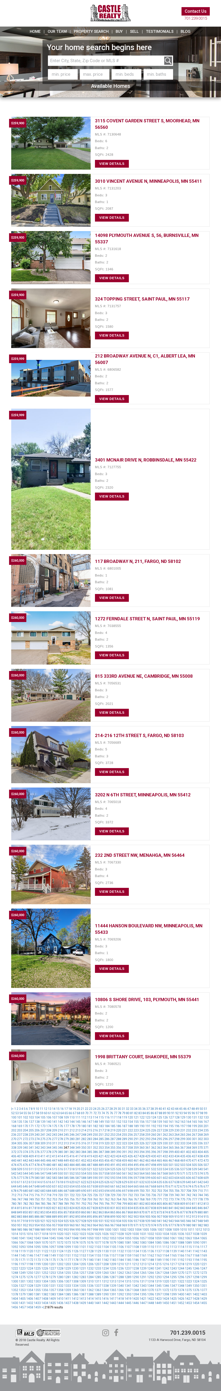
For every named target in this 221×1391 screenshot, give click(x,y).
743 (194, 1195)
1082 (135, 1242)
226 (153, 1130)
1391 (112, 1294)
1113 (173, 1247)
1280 (60, 1277)
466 (165, 1160)
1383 (52, 1294)
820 (48, 1208)
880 (200, 1212)
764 (118, 1199)
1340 (120, 1285)
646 (25, 1186)
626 (107, 1182)
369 (194, 1147)
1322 (180, 1281)
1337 (97, 1285)
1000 (107, 1229)
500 (165, 1165)
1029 (128, 1234)
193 (159, 1126)
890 (60, 1216)
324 (130, 1143)
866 (118, 1212)
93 (181, 1113)
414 (60, 1156)
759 (89, 1199)
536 (177, 1169)
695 (112, 1191)
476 (25, 1165)
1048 (75, 1238)
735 (147, 1195)
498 (153, 1165)
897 (101, 1216)
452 (83, 1160)
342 (37, 1147)
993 (66, 1229)
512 (37, 1169)
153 (124, 1121)
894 (83, 1216)
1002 (123, 1229)
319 (101, 1143)
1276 (29, 1277)
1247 (203, 1268)
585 (66, 1178)
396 (153, 1152)
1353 (22, 1290)
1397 (158, 1294)
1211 (128, 1264)
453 (89, 1160)
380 (60, 1152)
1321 (173, 1281)
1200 (44, 1264)
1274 (14, 1277)
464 (153, 1160)
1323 (188, 1281)
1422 (150, 1298)
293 (147, 1139)
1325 (203, 1281)
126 (165, 1117)
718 (48, 1195)
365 (171, 1147)
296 (165, 1139)
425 (124, 1156)
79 (123, 1113)
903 (136, 1216)
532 (153, 1169)
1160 (135, 1255)
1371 (158, 1290)
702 (153, 1191)
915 (206, 1216)
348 (72, 1147)
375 (31, 1152)
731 (124, 1195)
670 (165, 1186)
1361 (82, 1290)
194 (165, 1126)
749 (31, 1199)
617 (54, 1182)
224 (142, 1130)
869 (136, 1212)
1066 (14, 1242)
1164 (165, 1255)
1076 (90, 1242)
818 (37, 1208)
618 (60, 1182)
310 (48, 1143)
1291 (143, 1277)
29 (115, 1109)
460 (130, 1160)
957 (54, 1225)
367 (182, 1147)
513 (43, 1169)
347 (66, 1147)
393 (136, 1152)
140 (48, 1121)
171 (31, 1126)
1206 (90, 1264)
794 (95, 1203)
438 (200, 1156)
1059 (158, 1238)
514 (48, 1169)
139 (43, 1121)
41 (164, 1109)
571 (182, 1173)
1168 (196, 1255)
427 (136, 1156)
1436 (60, 1303)
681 (31, 1191)
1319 (158, 1281)
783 (31, 1203)
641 (194, 1182)
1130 (105, 1251)
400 (177, 1152)
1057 (143, 1238)
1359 (67, 1290)
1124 (60, 1251)
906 (153, 1216)
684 (48, 1191)
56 (29, 1113)
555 (89, 1173)
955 (43, 1225)
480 (48, 1165)
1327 (22, 1285)
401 (182, 1152)
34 (135, 1109)
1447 (143, 1303)
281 (78, 1139)
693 (101, 1191)
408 (25, 1156)
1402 (196, 1294)
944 (177, 1221)
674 (188, 1186)
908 (165, 1216)
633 (147, 1182)
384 (83, 1152)
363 (159, 1147)
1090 (196, 1242)
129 (182, 1117)
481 (54, 1165)
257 (136, 1134)
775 (182, 1199)
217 (101, 1130)
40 (160, 1109)
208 (48, 1130)
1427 (188, 1298)
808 (177, 1203)
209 (54, 1130)
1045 (52, 1238)
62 (54, 1113)
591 (101, 1178)
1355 (37, 1290)
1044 (44, 1238)
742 (188, 1195)
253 (112, 1134)
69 (82, 1113)
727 (101, 1195)
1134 (135, 1251)
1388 (90, 1294)
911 (182, 1216)
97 (197, 1113)
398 (165, 1152)
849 (19, 1212)
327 (147, 1143)
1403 (203, 1294)
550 (60, 1173)
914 (200, 1216)
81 (132, 1113)
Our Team (57, 31)
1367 (128, 1290)
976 (165, 1225)
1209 (112, 1264)
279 (66, 1139)
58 (37, 1113)
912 (188, 1216)
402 (188, 1152)
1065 (203, 1238)
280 (72, 1139)
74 (103, 1113)
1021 (67, 1234)
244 (60, 1134)
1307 (67, 1281)
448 (60, 1160)
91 (173, 1113)
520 (83, 1169)
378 (48, 1152)
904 (142, 1216)
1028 (120, 1234)
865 (112, 1212)
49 (197, 1109)
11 (41, 1109)
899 (112, 1216)
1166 (180, 1255)
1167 (188, 1255)
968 (118, 1225)
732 (130, 1195)
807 (171, 1203)
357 (124, 1147)
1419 (128, 1298)
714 (25, 1195)
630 (130, 1182)
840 (165, 1208)
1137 (158, 1251)
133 (206, 1117)
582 (48, 1178)
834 (130, 1208)
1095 (37, 1247)
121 (136, 1117)
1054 (120, 1238)
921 (43, 1221)
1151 (67, 1255)
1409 (52, 1298)
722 (72, 1195)
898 (107, 1216)
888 (48, 1216)
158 (153, 1121)
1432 (29, 1303)
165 (194, 1121)
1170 (14, 1260)
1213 (143, 1264)
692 (95, 1191)
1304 (44, 1281)
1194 (196, 1260)
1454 (196, 1303)
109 (66, 1117)
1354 (29, 1290)
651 (54, 1186)
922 (48, 1221)
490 (107, 1165)
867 (124, 1212)
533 (159, 1169)
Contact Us (196, 11)
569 (171, 1173)
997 (89, 1229)
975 (159, 1225)
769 (147, 1199)
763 (112, 1199)
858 (72, 1212)
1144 (14, 1255)
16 (62, 1109)
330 (165, 1143)
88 (160, 1113)
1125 (67, 1251)
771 (159, 1199)
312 (60, 1143)
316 (83, 1143)
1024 (90, 1234)
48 (193, 1109)
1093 (22, 1247)
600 (153, 1178)
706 (177, 1191)
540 (200, 1169)
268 (200, 1134)
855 (54, 1212)
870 (142, 1212)
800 (130, 1203)
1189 (158, 1260)
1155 (97, 1255)
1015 (22, 1234)
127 (171, 1117)
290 (130, 1139)
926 (72, 1221)
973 (147, 1225)
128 (177, 1117)
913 (194, 1216)
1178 (75, 1260)
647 (31, 1186)
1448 (150, 1303)
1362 (90, 1290)
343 (43, 1147)
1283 (82, 1277)
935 (124, 1221)
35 (140, 1109)
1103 (97, 1247)
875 (171, 1212)
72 (95, 1113)
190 (142, 1126)
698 (130, 1191)
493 (124, 1165)
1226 (44, 1268)
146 (83, 1121)
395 (147, 1152)
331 (171, 1143)
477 (31, 1165)
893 (78, 1216)
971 (136, 1225)
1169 (203, 1255)
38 (152, 1109)
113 (89, 1117)
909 (171, 1216)
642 (200, 1182)
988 (37, 1229)
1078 (105, 1242)
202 (13, 1130)
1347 (173, 1285)
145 (78, 1121)
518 (72, 1169)
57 (33, 1113)
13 (49, 1109)
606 (188, 1178)
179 (78, 1126)
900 (118, 1216)
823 (66, 1208)
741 (182, 1195)
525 (112, 1169)
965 (101, 1225)
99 (205, 1113)
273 (31, 1139)
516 (60, 1169)
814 (13, 1208)
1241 (158, 1268)
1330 (44, 1285)
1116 (196, 1247)
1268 (165, 1272)
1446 (135, 1303)
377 (43, 1152)
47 (189, 1109)
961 (78, 1225)
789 (66, 1203)
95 (189, 1113)
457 (112, 1160)
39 (156, 1109)
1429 (203, 1298)
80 (127, 1113)
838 (153, 1208)
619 (66, 1182)
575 (206, 1173)
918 (25, 1221)
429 (147, 1156)
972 (142, 1225)
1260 (105, 1272)
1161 (143, 1255)
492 (118, 1165)
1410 (60, 1298)
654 (72, 1186)
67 (74, 1113)
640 (188, 1182)
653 (66, 1186)
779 (206, 1199)
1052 (105, 1238)
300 (188, 1139)
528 (130, 1169)
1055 (128, 1238)
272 (25, 1139)
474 (13, 1165)
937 (136, 1221)
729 (112, 1195)
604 (177, 1178)
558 (107, 1173)
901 (124, 1216)
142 (60, 1121)
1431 (22, 1303)
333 (182, 1143)
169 (19, 1126)
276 (48, 1139)
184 (107, 1126)
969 (124, 1225)
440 (13, 1160)
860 (83, 1212)
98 (201, 1113)
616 (48, 1182)
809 (182, 1203)
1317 (143, 1281)
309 (43, 1143)
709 (194, 1191)
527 (124, 1169)
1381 (37, 1294)
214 (83, 1130)
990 (48, 1229)
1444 (120, 1303)
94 (185, 1113)
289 (124, 1139)
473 (206, 1160)
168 (13, 1126)
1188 (150, 1260)
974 (153, 1225)
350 (83, 1147)
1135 (143, 1251)
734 (142, 1195)
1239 (143, 1268)
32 (127, 1109)
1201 (52, 1264)
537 (182, 1169)
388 (107, 1152)
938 (142, 1221)
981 (194, 1225)
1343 (143, 1285)
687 (66, 1191)
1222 (14, 1268)
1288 (120, 1277)
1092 (14, 1247)
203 (19, 1130)
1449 (158, 1303)
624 (95, 1182)
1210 (120, 1264)
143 (66, 1121)
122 (142, 1117)
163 (182, 1121)
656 (83, 1186)
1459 (37, 1307)
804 (153, 1203)
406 (13, 1156)
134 (13, 1121)
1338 (105, 1285)
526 (118, 1169)
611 (19, 1182)
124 (153, 1117)
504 (188, 1165)
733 (136, 1195)
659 (101, 1186)
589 (89, 1178)
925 (66, 1221)
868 (130, 1212)
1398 (165, 1294)
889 (54, 1216)
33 (131, 1109)
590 (95, 1178)
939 (147, 1221)
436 (188, 1156)
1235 (112, 1268)
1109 (143, 1247)
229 (171, 1130)
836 (142, 1208)
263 (171, 1134)
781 (19, 1203)
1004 (138, 1229)
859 (78, 1212)
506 (200, 1165)
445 (43, 1160)
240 (37, 1134)
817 (31, 1208)
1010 (183, 1229)
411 (43, 1156)
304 (13, 1143)
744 (200, 1195)
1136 (150, 1251)
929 (89, 1221)
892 (72, 1216)
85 (148, 1113)
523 (101, 1169)
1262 (120, 1272)
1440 (90, 1303)
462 (142, 1160)
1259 (97, 1272)
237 (19, 1134)
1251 (37, 1272)
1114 (180, 1247)
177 (66, 1126)
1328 (29, 1285)
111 (78, 1117)
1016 (29, 1234)
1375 (188, 1290)
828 (95, 1208)
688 (72, 1191)
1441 (97, 1303)
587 (78, 1178)
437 (194, 1156)
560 (118, 1173)
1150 (60, 1255)
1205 (82, 1264)
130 (188, 1117)
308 (37, 1143)
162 (177, 1121)
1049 (82, 1238)
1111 (158, 1247)
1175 (52, 1260)
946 (188, 1221)
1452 (180, 1303)
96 (193, 1113)
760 (95, 1199)
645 (19, 1186)
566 (153, 1173)
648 (37, 1186)
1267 (158, 1272)
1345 (158, 1285)
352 (95, 1147)
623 (89, 1182)
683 (43, 1191)
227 (159, 1130)
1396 (150, 1294)
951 (19, 1225)
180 (83, 1126)
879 (194, 1212)
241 (43, 1134)
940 (153, 1221)
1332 (60, 1285)
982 (200, 1225)
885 (31, 1216)
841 (171, 1208)
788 (60, 1203)
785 (43, 1203)
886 (37, 1216)
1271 (188, 1272)
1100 (75, 1247)
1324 (196, 1281)
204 (25, 1130)
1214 (150, 1264)
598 (142, 1178)
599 (147, 1178)
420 (95, 1156)
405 (206, 1152)
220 (118, 1130)
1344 (150, 1285)
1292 (150, 1277)
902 (130, 1216)
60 (45, 1113)
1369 (143, 1290)
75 (107, 1113)
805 (159, 1203)
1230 (75, 1268)
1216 (165, 1264)
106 (48, 1117)
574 (200, 1173)
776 (188, 1199)
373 (19, 1152)
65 (66, 1113)
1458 (29, 1307)
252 (107, 1134)
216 (95, 1130)
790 (72, 1203)
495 (136, 1165)
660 (107, 1186)
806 (165, 1203)
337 (206, 1143)
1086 (165, 1242)
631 (136, 1182)
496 (142, 1165)
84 (144, 1113)
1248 (14, 1272)
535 (171, 1169)
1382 (44, 1294)
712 (13, 1195)
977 (171, 1225)
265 (182, 1134)
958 (60, 1225)
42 (168, 1109)
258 (142, 1134)
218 (107, 1130)
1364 (105, 1290)
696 (118, 1191)
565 (147, 1173)
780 (13, 1203)
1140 (180, 1251)
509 (19, 1169)
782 (25, 1203)
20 (78, 1109)
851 (31, 1212)
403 (194, 1152)
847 (206, 1208)
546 (37, 1173)
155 (136, 1121)
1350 (196, 1285)
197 (182, 1126)
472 (200, 1160)
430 (153, 1156)
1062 (180, 1238)
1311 (97, 1281)
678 (13, 1191)
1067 (22, 1242)
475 (19, 1165)
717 (43, 1195)
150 (107, 1121)
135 (19, 1121)
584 (60, 1178)
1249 (22, 1272)
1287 (112, 1277)
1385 (67, 1294)
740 (177, 1195)
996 (83, 1229)
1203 (67, 1264)
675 (194, 1186)
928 (83, 1221)
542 (13, 1173)
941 (159, 1221)
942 (165, 1221)
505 (194, 1165)
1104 (105, 1247)
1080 (120, 1242)
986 (25, 1229)
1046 (60, 1238)
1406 (29, 1298)
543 (19, 1173)
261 (159, 1134)
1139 (173, 1251)
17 (66, 1109)
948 (200, 1221)
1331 (52, 1285)
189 (136, 1126)
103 (31, 1117)
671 (171, 1186)
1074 (75, 1242)
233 (194, 1130)
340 (25, 1147)
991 (54, 1229)
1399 (173, 1294)
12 (45, 1109)
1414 (90, 1298)
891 (66, 1216)
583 (54, 1178)
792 (83, 1203)
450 (72, 1160)
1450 (165, 1303)
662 (118, 1186)
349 (78, 1147)
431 (159, 1156)
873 (159, 1212)
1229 (67, 1268)
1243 (173, 1268)
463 (147, 1160)
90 (168, 1113)
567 (159, 1173)
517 (66, 1169)
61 (50, 1113)
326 (142, 1143)
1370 (150, 1290)
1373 (173, 1290)
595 (124, 1178)
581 (43, 1178)
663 (124, 1186)
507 (206, 1165)
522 (95, 1169)
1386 (75, 1294)
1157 (112, 1255)
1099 (67, 1247)
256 (130, 1134)
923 (54, 1221)
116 (107, 1117)
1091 (203, 1242)
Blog (185, 31)
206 (37, 1130)
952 (25, 1225)
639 (182, 1182)
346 (60, 1147)
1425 (173, 1298)
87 (156, 1113)
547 (43, 1173)
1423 (158, 1298)
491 (112, 1165)
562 (130, 1173)
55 (25, 1113)
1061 (173, 1238)
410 (37, 1156)
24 (94, 1109)
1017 (37, 1234)
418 (83, 1156)
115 (101, 1117)
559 (112, 1173)
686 (60, 1191)
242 (48, 1134)
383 (78, 1152)
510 (25, 1169)
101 (19, 1117)
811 (194, 1203)
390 (118, 1152)
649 (43, 1186)
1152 (75, 1255)
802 (142, 1203)
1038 (196, 1234)
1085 (158, 1242)
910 (177, 1216)
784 (37, 1203)
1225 (37, 1268)
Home (35, 31)
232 (188, 1130)
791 (78, 1203)
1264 (135, 1272)
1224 (29, 1268)
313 (66, 1143)
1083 (143, 1242)
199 (194, 1126)
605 (182, 1178)
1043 (37, 1238)
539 (194, 1169)
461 (136, 1160)
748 (25, 1199)
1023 (82, 1234)
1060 (165, 1238)
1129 (97, 1251)
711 (206, 1191)
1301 (22, 1281)
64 (62, 1113)
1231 (82, 1268)
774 (177, 1199)
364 (165, 1147)
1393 (128, 1294)
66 (70, 1113)
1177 (67, 1260)
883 (19, 1216)
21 (82, 1109)
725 (89, 1195)
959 (66, 1225)
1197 (22, 1264)
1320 (165, 1281)
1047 (67, 1238)
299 (182, 1139)
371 (206, 1147)
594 (118, 1178)
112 (83, 1117)
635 (159, 1182)
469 (182, 1160)
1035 (173, 1234)
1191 (173, 1260)
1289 (128, 1277)
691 (89, 1191)
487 (89, 1165)
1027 (112, 1234)
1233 (97, 1268)
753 (54, 1199)
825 (78, 1208)
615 (43, 1182)
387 (101, 1152)
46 (185, 1109)
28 (111, 1109)
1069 (37, 1242)
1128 (90, 1251)
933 (112, 1221)
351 (89, 1147)
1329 (37, 1285)
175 (54, 1126)
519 (78, 1169)
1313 (112, 1281)
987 (31, 1229)
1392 (120, 1294)
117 (112, 1117)
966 (107, 1225)
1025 (97, 1234)
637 (171, 1182)
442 (25, 1160)
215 (89, 1130)
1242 (165, 1268)
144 (72, 1121)
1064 (196, 1238)
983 (206, 1225)
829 (101, 1208)
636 (165, 1182)
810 (188, 1203)
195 (171, 1126)
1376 (196, 1290)
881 (206, 1212)
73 (99, 1113)
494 (130, 1165)
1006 (153, 1229)
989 (43, 1229)
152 (118, 1121)
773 (171, 1199)
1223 (22, 1268)
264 (177, 1134)
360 (142, 1147)
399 (171, 1152)
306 (25, 1143)
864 (107, 1212)
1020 (60, 1234)
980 (188, 1225)
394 (142, 1152)
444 (37, 1160)
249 (89, 1134)
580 (37, 1178)
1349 (188, 1285)
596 (130, 1178)
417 (78, 1156)
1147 (37, 1255)
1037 (188, 1234)
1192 (180, 1260)
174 (48, 1126)
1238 (135, 1268)
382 (72, 1152)
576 (13, 1178)
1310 (90, 1281)
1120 (29, 1251)
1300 (14, 1281)
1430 (14, 1303)
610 (13, 1182)
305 (19, 1143)
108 (60, 1117)
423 (112, 1156)
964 (95, 1225)
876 (177, 1212)
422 (107, 1156)
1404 (14, 1298)
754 (60, 1199)
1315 (128, 1281)
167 (206, 1121)
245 (66, 1134)
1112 (165, 1247)
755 (66, 1199)
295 (159, 1139)
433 (171, 1156)
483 (66, 1165)
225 (147, 1130)
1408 (44, 1298)
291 (136, 1139)
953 (31, 1225)
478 (37, 1165)
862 (95, 1212)
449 (66, 1160)
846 (200, 1208)
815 (19, 1208)
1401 (188, 1294)
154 (130, 1121)
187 (124, 1126)
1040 (14, 1238)
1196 (14, 1264)
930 (95, 1221)
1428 (196, 1298)
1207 (97, 1264)
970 (130, 1225)
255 (124, 1134)
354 (107, 1147)
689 (78, 1191)
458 (118, 1160)
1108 (135, 1247)
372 (13, 1152)
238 (25, 1134)
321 (112, 1143)
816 (25, 1208)
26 (103, 1109)
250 (95, 1134)
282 (83, 1139)
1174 (44, 1260)
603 (171, 1178)
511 (31, 1169)
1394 (135, 1294)
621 (78, 1182)
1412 (75, 1298)
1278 (44, 1277)
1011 (191, 1229)
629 (124, 1182)
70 (86, 1113)
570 (177, 1173)
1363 (97, 1290)
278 (60, 1139)
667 (147, 1186)
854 (48, 1212)
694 (107, 1191)
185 (112, 1126)
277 (54, 1139)
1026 (105, 1234)
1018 (44, 1234)
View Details (112, 163)
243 (54, 1134)
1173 (37, 1260)
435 (182, 1156)
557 (101, 1173)
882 (13, 1216)
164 (188, 1121)
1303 (37, 1281)
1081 (128, 1242)
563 (136, 1173)
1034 (165, 1234)
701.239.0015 (195, 18)
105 (43, 1117)
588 (83, 1178)
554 (83, 1173)
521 (89, 1169)
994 (72, 1229)
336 (200, 1143)
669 (159, 1186)
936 (130, 1221)
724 (83, 1195)
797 (112, 1203)
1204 (75, 1264)
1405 (22, 1298)
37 (148, 1109)
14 (53, 1109)
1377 (203, 1290)
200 (200, 1126)
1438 (75, 1303)
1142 (196, 1251)
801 (136, 1203)
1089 (188, 1242)
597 (136, 1178)
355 (112, 1147)
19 (74, 1109)
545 (31, 1173)
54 (21, 1113)
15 (58, 1109)
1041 (22, 1238)
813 (206, 1203)
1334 (75, 1285)
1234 (105, 1268)
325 (136, 1143)
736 (153, 1195)
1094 (29, 1247)
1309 (82, 1281)
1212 (135, 1264)
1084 (150, 1242)
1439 (82, 1303)
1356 (44, 1290)
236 (13, 1134)
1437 (67, 1303)
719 (54, 1195)
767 (136, 1199)
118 (118, 1117)
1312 (105, 1281)
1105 (112, 1247)
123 (147, 1117)
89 (164, 1113)
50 (201, 1109)
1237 (128, 1268)
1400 (180, 1294)
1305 (52, 1281)
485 (78, 1165)
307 (31, 1143)
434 (177, 1156)
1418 (120, 1298)
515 (54, 1169)
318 (95, 1143)
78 (119, 1113)
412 (48, 1156)
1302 (29, 1281)
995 (78, 1229)
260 (153, 1134)
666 (142, 1186)
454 (95, 1160)
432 (165, 1156)
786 (48, 1203)
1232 (90, 1268)
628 (118, 1182)
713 (19, 1195)
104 (37, 1117)
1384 (60, 1294)
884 (25, 1216)
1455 (203, 1303)
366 (177, 1147)
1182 (105, 1260)
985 (19, 1229)
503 (182, 1165)
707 (182, 1191)
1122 (44, 1251)
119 (124, 1117)
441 (19, 1160)
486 (83, 1165)
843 (182, 1208)
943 (171, 1221)
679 (19, 1191)
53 (17, 1113)
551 (66, 1173)
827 (89, 1208)
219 (112, 1130)
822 (60, 1208)
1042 (29, 1238)
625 (101, 1182)
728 (107, 1195)
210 (60, 1130)
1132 (120, 1251)
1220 (196, 1264)
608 (200, 1178)
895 (89, 1216)
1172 (29, 1260)
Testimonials (160, 31)
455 (101, 1160)
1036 (180, 1234)
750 (37, 1199)
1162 (150, 1255)
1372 (165, 1290)
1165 (173, 1255)
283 (89, 1139)
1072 (60, 1242)
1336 (90, 1285)
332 (177, 1143)
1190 (165, 1260)
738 (165, 1195)
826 (83, 1208)
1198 (29, 1264)
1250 (29, 1272)
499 (159, 1165)
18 (70, 1109)
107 (54, 1117)
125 (159, 1117)
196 (177, 1126)
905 (147, 1216)
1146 (29, 1255)
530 (142, 1169)
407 (19, 1156)
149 (101, 1121)
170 (25, 1126)
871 (147, 1212)
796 (107, 1203)
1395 (143, 1294)
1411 (67, 1298)
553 (78, 1173)
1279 (52, 1277)
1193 (188, 1260)
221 (124, 1130)
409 (31, 1156)
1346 (165, 1285)
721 (66, 1195)
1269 (173, 1272)
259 (147, 1134)
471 (194, 1160)
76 (111, 1113)
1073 (67, 1242)
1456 (14, 1307)
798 (118, 1203)
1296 (180, 1277)
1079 (112, 1242)
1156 (105, 1255)
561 (124, 1173)
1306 (60, 1281)
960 (72, 1225)
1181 (97, 1260)
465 (159, 1160)
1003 (130, 1229)
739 (171, 1195)
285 (101, 1139)
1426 (180, 1298)
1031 (143, 1234)
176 (60, 1126)
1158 (120, 1255)
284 (95, 1139)
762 (107, 1199)
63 (58, 1113)
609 (206, 1178)
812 (200, 1203)
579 (31, 1178)
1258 (90, 1272)
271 (19, 1139)
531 (147, 1169)
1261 (112, 1272)
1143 (203, 1251)
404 (200, 1152)
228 (165, 1130)
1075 (82, 1242)
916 (13, 1221)
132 (200, 1117)
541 (206, 1169)
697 (124, 1191)
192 (153, 1126)
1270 (180, 1272)
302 (200, 1139)
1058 (150, 1238)
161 (171, 1121)
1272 (196, 1272)
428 (142, 1156)
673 (182, 1186)
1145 (22, 1255)
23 (90, 1109)
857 (66, 1212)
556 (95, 1173)
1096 (44, 1247)
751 (43, 1199)
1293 (158, 1277)
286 (107, 1139)
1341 (128, 1285)
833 (124, 1208)
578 (25, 1178)
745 (206, 1195)
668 (153, 1186)
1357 (52, 1290)
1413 (82, 1298)
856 (60, 1212)
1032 (150, 1234)
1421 (143, 1298)
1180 (90, 1260)
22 (86, 1109)
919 (31, 1221)
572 (188, 1173)
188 (130, 1126)
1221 (203, 1264)
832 (118, 1208)
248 (83, 1134)
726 (95, 1195)
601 (159, 1178)
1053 (112, 1238)
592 (107, 1178)
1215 (158, 1264)
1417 (112, 1298)
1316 (135, 1281)
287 (112, 1139)
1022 (75, 1234)
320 (107, 1143)
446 (48, 1160)
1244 (180, 1268)
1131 (112, 1251)
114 (95, 1117)
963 (89, 1225)
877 (182, 1212)
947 (194, 1221)
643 (206, 1182)
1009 (175, 1229)
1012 (198, 1229)
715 (31, 1195)
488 (95, 1165)
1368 (135, 1290)
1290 (135, 1277)
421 (101, 1156)
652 (60, 1186)
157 (147, 1121)
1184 (120, 1260)
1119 (22, 1251)
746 (13, 1199)
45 (181, 1109)
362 (153, 1147)
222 (130, 1130)
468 (177, 1160)
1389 (97, 1294)
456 (107, 1160)
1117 (203, 1247)
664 (130, 1186)
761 (101, 1199)
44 (176, 1109)
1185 (128, 1260)
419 (89, 1156)
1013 (206, 1229)
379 (54, 1152)
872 (153, 1212)
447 (54, 1160)
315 (78, 1143)
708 (188, 1191)
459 (124, 1160)
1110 (150, 1247)
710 (200, 1191)
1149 (52, 1255)
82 (136, 1113)
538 (188, 1169)
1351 (203, 1285)
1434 (44, 1303)
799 (124, 1203)
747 (19, 1199)
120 (130, 1117)
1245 (188, 1268)
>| (42, 1307)
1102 (90, 1247)
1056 (135, 1238)
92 (177, 1113)
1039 (203, 1234)
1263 (128, 1272)
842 (177, 1208)
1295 (173, 1277)
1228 (60, 1268)
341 (31, 1147)
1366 (120, 1290)
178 (72, 1126)
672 (177, 1186)
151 (112, 1121)
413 (54, 1156)
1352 (14, 1290)
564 (142, 1173)
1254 (60, 1272)
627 (112, 1182)
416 (72, 1156)
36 (144, 1109)
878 (188, 1212)
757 (78, 1199)
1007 (160, 1229)
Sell (134, 31)
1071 (52, 1242)
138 (37, 1121)
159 (159, 1121)
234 (200, 1130)
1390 (105, 1294)
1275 (22, 1277)
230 (177, 1130)
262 (165, 1134)
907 (159, 1216)
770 (153, 1199)
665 (136, 1186)
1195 (203, 1260)
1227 (52, 1268)
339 (19, 1147)
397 (159, 1152)
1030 (135, 1234)
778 (200, 1199)
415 (66, 1156)
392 (130, 1152)
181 (89, 1126)
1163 (158, 1255)
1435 (52, 1303)
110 (72, 1117)
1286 (105, 1277)
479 (43, 1165)
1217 (173, 1264)
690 (83, 1191)
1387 (82, 1294)
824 (72, 1208)
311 (54, 1143)
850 (25, 1212)
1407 (37, 1298)
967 (112, 1225)
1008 (168, 1229)
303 (206, 1139)
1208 (105, 1264)
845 (194, 1208)
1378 (14, 1294)
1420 (135, 1298)
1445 (128, 1303)
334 (188, 1143)
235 (206, 1130)
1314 (120, 1281)
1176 (60, 1260)
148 (95, 1121)
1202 (60, 1264)
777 (194, 1199)
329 (159, 1143)
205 (31, 1130)
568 (165, 1173)
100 (13, 1117)
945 (182, 1221)
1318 (150, 1281)
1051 (97, 1238)
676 (200, 1186)
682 (37, 1191)
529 (136, 1169)
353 (101, 1147)
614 (37, 1182)
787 (54, 1203)
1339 (112, 1285)
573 (194, 1173)
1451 (173, 1303)
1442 (105, 1303)
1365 (112, 1290)
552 (72, 1173)
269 (206, 1134)
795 (101, 1203)
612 (25, 1182)
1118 (14, 1251)
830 (107, 1208)
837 (147, 1208)
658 (95, 1186)
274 (37, 1139)
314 (72, 1143)
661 (112, 1186)
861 (89, 1212)
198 (188, 1126)
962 (83, 1225)
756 (72, 1199)
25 (99, 1109)
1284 (90, 1277)
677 (206, 1186)
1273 (203, 1272)
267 (194, 1134)
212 (72, 1130)
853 (43, 1212)
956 (48, 1225)
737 (159, 1195)
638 (177, 1182)
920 (37, 1221)
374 (25, 1152)
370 (200, 1147)
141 (54, 1121)
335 (194, 1143)
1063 (188, 1238)
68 (78, 1113)
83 (140, 1113)
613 (31, 1182)
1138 (165, 1251)
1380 (29, 1294)
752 (48, 1199)
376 (37, 1152)
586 (72, 1178)
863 (101, 1212)
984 (13, 1229)
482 (60, 1165)
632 (142, 1182)
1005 (145, 1229)
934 (118, 1221)
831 (112, 1208)
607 (194, 1178)
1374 (180, 1290)
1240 (150, 1268)
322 (118, 1143)
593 (112, 1178)
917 (19, 1221)
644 (13, 1186)
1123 (52, 1251)
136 (25, 1121)
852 (37, 1212)
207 (43, 1130)
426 (130, 1156)
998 (95, 1229)
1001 (115, 1229)
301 (194, 1139)
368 (188, 1147)
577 (19, 1178)
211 (66, 1130)
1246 (196, 1268)
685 (54, 1191)
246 (72, 1134)
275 (43, 1139)
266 (188, 1134)
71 (91, 1113)
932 (107, 1221)
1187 (143, 1260)
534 (165, 1169)
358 (130, 1147)
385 (89, 1152)
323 (124, 1143)
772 (165, 1199)
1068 (29, 1242)
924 (60, 1221)
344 (48, 1147)
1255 (67, 1272)
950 (13, 1225)
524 (107, 1169)
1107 (128, 1247)
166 (200, 1121)
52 (13, 1113)
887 (43, 1216)
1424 (165, 1298)
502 (177, 1165)
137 (31, 1121)
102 (25, 1117)
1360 (75, 1290)
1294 (165, 1277)
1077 (97, 1242)
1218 (180, 1264)
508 (13, 1169)
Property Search (91, 31)
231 (182, 1130)
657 (89, 1186)
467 (171, 1160)
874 (165, 1212)
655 (78, 1186)
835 (136, 1208)
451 (78, 1160)
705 (171, 1191)
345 (54, 1147)
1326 (14, 1285)
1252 (44, 1272)
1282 (75, 1277)
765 (124, 1199)
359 (136, 1147)
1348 (180, 1285)
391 (124, 1152)
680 (25, 1191)
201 (206, 1126)
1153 (82, 1255)
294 (153, 1139)
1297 (188, 1277)
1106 (120, 1247)
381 (66, 1152)
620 (72, 1182)
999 (101, 1229)
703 (159, 1191)
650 (48, 1186)
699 (136, 1191)
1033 (158, 1234)
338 (13, 1147)
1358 (60, 1290)
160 (165, 1121)
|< (12, 1109)
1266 (150, 1272)
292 (142, 1139)
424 (118, 1156)
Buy (119, 31)
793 (89, 1203)
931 (101, 1221)
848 (13, 1212)
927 (78, 1221)
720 (60, 1195)
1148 (44, 1255)
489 (101, 1165)
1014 (14, 1234)
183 (101, 1126)
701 (147, 1191)
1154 (90, 1255)
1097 (52, 1247)
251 (101, 1134)
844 (188, 1208)
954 (37, 1225)
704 (165, 1191)
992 (60, 1229)
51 (205, 1109)
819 (43, 1208)
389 (112, 1152)
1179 (82, 1260)
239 (31, 1134)
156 (142, 1121)
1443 (112, 1303)
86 (152, 1113)
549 (54, 1173)
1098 (60, 1247)
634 (153, 1182)
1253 (52, 1272)
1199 (37, 1264)
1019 (52, 1234)
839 (159, 1208)
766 (130, 1199)
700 (142, 1191)
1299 (203, 1277)
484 (72, 1165)
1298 (196, 1277)
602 (165, 1178)
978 (177, 1225)
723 (78, 1195)
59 (41, 1113)
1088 (180, 1242)
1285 (97, 1277)
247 (78, 1134)
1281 (67, 1277)
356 (118, 1147)
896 (95, 1216)
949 (206, 1221)
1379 (22, 1294)
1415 (97, 1298)
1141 (188, 1251)
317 (89, 1143)
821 (54, 1208)
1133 (128, 1251)
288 (118, 1139)
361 (147, 1147)
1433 (37, 1303)
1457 (22, 1307)
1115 (188, 1247)
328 (153, 1143)
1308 (75, 1281)
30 (119, 1109)
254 (118, 1134)
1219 (188, 1264)
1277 (37, 1277)
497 (147, 1165)
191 (147, 1126)
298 (177, 1139)
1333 (67, 1285)
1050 (90, 1238)
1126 (75, 1251)
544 (25, 1173)
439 (206, 1156)
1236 (120, 1268)
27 (107, 1109)
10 (37, 1109)
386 (95, 1152)
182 (95, 1126)
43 (172, 1109)
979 (182, 1225)
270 (13, 1139)
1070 (44, 1242)
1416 (105, 1298)
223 (136, 1130)
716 (37, 1195)
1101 (82, 1247)
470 (188, 1160)
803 (147, 1203)
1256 (75, 1272)
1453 (188, 1303)
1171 (22, 1260)
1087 (173, 1242)
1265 (143, 1272)
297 (171, 1139)
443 (31, 1160)
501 (171, 1165)
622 (83, 1182)
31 (123, 1109)
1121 (37, 1251)
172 (37, 1126)
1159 (128, 1255)
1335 (82, 1285)
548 (48, 1173)
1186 (135, 1260)
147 (89, 1121)
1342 (135, 1285)
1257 (82, 1272)
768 (142, 1199)
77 (115, 1113)
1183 (112, 1260)
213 (78, 1130)
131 (194, 1117)
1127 (82, 1251)
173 (43, 1126)
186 (118, 1126)
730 (118, 1195)
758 (83, 1199)
